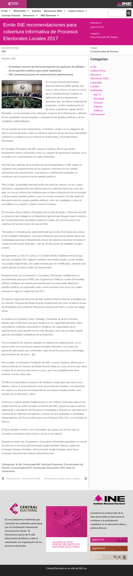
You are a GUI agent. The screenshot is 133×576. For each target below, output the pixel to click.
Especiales (96, 82)
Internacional (97, 114)
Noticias (114, 37)
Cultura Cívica (76, 11)
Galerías (98, 106)
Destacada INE (103, 37)
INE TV (97, 94)
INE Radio (99, 98)
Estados (36, 11)
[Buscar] (128, 13)
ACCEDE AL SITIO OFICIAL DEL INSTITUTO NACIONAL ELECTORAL (66, 544)
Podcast (98, 102)
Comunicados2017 (21, 467)
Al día (4, 11)
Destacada (39, 467)
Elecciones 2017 (56, 467)
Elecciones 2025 (53, 11)
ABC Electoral (48, 15)
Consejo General (11, 15)
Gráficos (98, 110)
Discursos (28, 15)
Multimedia (20, 11)
